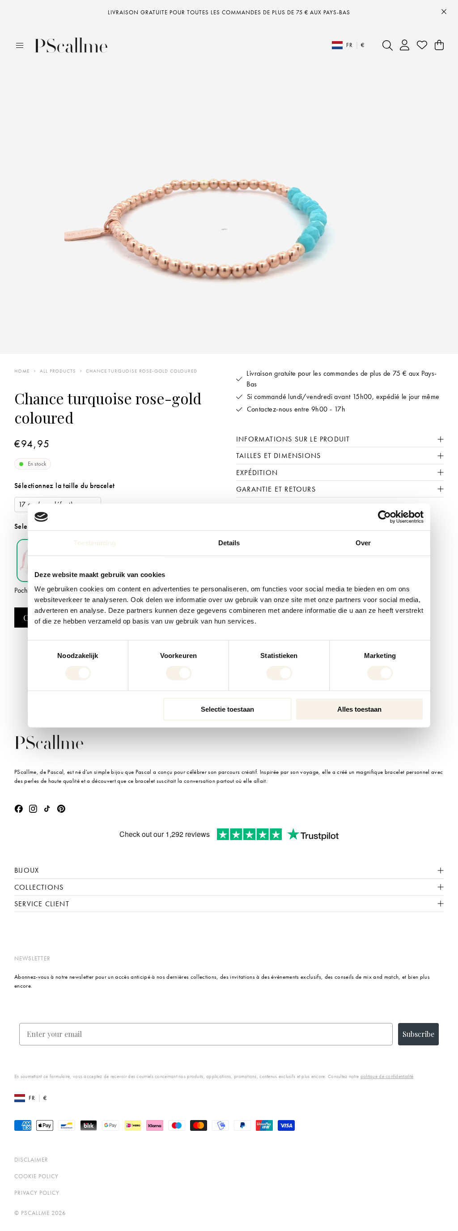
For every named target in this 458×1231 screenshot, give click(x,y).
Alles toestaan (359, 709)
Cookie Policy (36, 1176)
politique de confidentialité (387, 1076)
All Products (58, 371)
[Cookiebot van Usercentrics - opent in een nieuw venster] (384, 517)
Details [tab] (229, 543)
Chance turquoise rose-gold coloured (141, 371)
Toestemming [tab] (94, 543)
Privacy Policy (36, 1193)
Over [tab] (363, 543)
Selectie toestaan (227, 709)
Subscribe (418, 1034)
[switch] (178, 673)
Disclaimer (31, 1159)
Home (22, 371)
